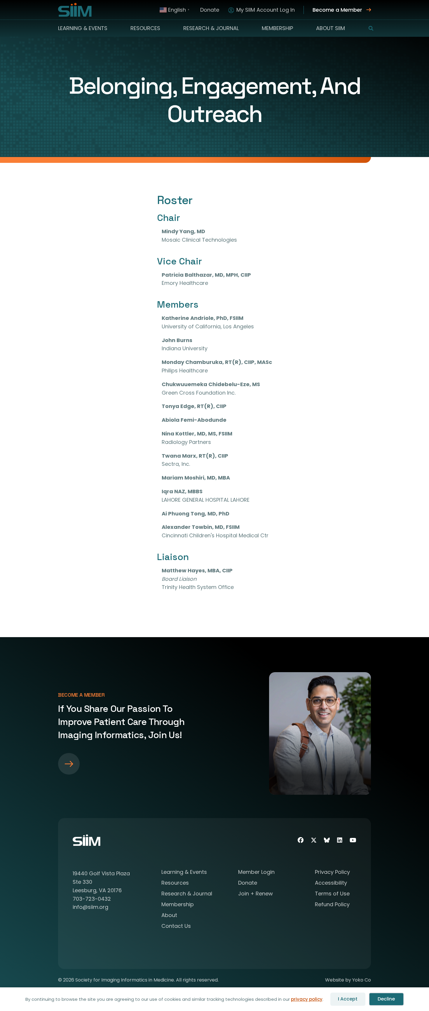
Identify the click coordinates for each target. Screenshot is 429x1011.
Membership (277, 28)
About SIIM (330, 28)
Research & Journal (211, 28)
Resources (145, 28)
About (169, 916)
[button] (367, 28)
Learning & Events (82, 28)
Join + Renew (255, 894)
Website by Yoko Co (348, 980)
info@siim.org (90, 907)
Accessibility (331, 883)
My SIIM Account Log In (265, 9)
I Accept (348, 999)
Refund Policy (332, 905)
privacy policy (306, 999)
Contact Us (176, 926)
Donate (209, 9)
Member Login (256, 872)
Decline (386, 999)
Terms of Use (332, 894)
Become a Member (337, 9)
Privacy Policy (332, 872)
